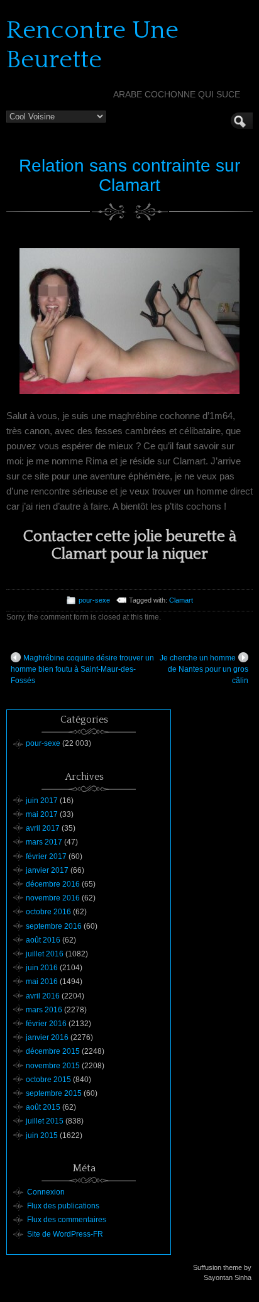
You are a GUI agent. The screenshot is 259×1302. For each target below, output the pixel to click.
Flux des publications (63, 1205)
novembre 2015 (53, 1065)
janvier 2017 (47, 870)
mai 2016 (42, 981)
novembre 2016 (53, 898)
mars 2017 (44, 842)
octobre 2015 (48, 1079)
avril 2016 (43, 996)
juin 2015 (42, 1135)
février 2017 (46, 856)
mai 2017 (42, 814)
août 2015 (43, 1107)
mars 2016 (44, 1009)
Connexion (46, 1192)
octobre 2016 (48, 911)
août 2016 (43, 940)
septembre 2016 (54, 926)
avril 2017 (43, 828)
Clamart (181, 600)
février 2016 (46, 1023)
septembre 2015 (54, 1093)
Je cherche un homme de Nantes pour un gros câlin (204, 669)
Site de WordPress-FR (65, 1234)
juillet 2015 (44, 1121)
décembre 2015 (53, 1051)
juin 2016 (42, 967)
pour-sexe (94, 600)
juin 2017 (42, 800)
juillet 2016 (44, 953)
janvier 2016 (47, 1037)
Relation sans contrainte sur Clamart (129, 175)
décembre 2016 (53, 884)
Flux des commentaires (66, 1219)
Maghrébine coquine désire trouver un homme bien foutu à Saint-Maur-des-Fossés (82, 669)
